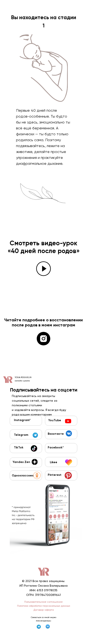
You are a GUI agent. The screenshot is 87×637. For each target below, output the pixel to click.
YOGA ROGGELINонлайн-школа (23, 379)
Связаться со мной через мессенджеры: (43, 619)
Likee (53, 462)
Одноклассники (23, 475)
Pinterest (54, 474)
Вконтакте (56, 433)
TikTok (18, 447)
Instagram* (22, 420)
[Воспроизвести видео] (43, 268)
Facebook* (56, 447)
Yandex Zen (21, 462)
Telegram (21, 434)
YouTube (54, 420)
